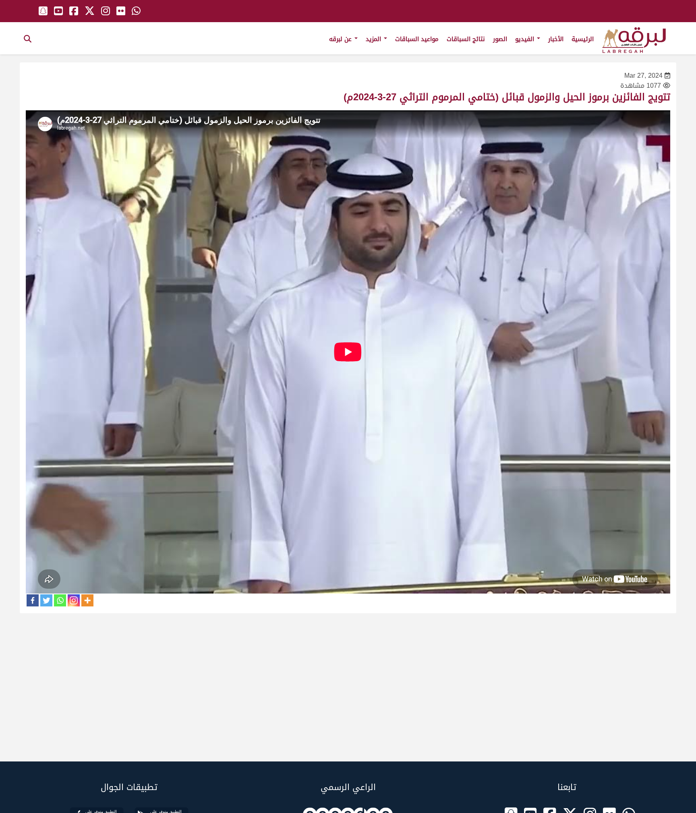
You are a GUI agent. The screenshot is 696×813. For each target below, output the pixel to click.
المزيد (374, 39)
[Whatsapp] (60, 600)
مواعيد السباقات (417, 39)
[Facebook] (33, 600)
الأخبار (555, 39)
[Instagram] (74, 600)
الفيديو (525, 39)
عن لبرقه (341, 39)
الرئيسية (583, 39)
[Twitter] (46, 600)
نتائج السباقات (466, 39)
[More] (87, 600)
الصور (500, 39)
